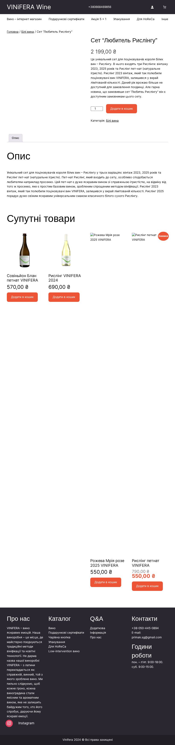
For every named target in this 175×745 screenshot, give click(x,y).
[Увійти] (152, 7)
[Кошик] (164, 7)
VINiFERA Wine (29, 7)
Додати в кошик (121, 108)
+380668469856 (99, 7)
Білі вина (27, 31)
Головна (13, 31)
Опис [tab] (15, 138)
